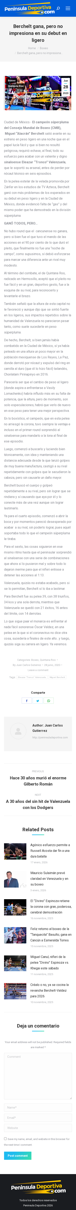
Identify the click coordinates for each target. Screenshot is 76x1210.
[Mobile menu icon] (68, 8)
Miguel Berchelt (57, 677)
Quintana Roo (16, 86)
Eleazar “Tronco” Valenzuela (32, 677)
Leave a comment (38, 670)
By (27, 665)
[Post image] (15, 851)
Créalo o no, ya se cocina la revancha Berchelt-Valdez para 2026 (49, 990)
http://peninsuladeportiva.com (50, 737)
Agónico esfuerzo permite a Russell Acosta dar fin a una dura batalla (50, 850)
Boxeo (11, 80)
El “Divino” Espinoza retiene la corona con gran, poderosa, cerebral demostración (51, 906)
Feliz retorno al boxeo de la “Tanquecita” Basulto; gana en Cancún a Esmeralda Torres (51, 934)
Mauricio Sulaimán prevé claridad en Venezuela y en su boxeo (49, 878)
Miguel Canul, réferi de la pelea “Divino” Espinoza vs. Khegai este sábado (49, 962)
